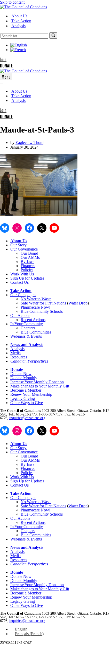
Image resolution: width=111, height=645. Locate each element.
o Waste (44, 299)
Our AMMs (30, 257)
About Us (19, 16)
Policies (27, 270)
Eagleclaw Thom (29, 142)
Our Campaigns (23, 295)
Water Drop (78, 303)
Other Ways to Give (26, 402)
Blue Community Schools (42, 311)
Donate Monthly (23, 378)
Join (3, 59)
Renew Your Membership (31, 394)
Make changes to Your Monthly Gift (39, 386)
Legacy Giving (22, 398)
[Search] (53, 35)
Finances (28, 265)
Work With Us (22, 274)
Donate (16, 369)
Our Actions (20, 315)
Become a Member (25, 390)
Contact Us (19, 282)
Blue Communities (36, 332)
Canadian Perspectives (29, 361)
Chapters (28, 328)
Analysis (18, 26)
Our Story (18, 245)
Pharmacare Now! (35, 307)
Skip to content (12, 2)
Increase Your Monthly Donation (37, 382)
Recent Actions (33, 319)
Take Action (21, 21)
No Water (29, 299)
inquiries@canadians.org (27, 418)
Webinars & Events (26, 336)
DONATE (6, 66)
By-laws (27, 261)
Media (15, 353)
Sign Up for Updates (27, 278)
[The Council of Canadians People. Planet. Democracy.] (23, 7)
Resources (18, 357)
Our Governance (24, 249)
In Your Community (26, 324)
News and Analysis (26, 344)
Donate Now (20, 373)
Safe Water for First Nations (43, 303)
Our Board (29, 253)
